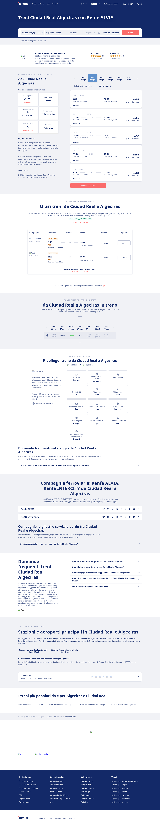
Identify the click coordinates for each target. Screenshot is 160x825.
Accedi (139, 4)
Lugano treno (24, 798)
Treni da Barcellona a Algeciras (123, 704)
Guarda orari (28, 130)
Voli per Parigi (87, 781)
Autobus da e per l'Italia (60, 798)
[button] (75, 32)
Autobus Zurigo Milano (59, 795)
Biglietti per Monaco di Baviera (124, 781)
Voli (48, 4)
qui (104, 286)
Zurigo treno (24, 802)
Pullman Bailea (56, 791)
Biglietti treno (25, 777)
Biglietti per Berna (119, 791)
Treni (34, 4)
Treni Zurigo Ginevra (27, 785)
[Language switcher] (95, 4)
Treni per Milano (26, 781)
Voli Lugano (86, 795)
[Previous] (47, 327)
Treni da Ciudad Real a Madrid (30, 704)
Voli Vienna (85, 802)
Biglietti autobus (57, 777)
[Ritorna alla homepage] (25, 4)
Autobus (41, 4)
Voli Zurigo (85, 791)
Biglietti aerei (86, 777)
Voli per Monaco (88, 798)
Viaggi (114, 777)
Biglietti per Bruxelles (120, 798)
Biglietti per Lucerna (120, 795)
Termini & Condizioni (57, 818)
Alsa (51, 802)
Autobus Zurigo (56, 781)
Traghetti (55, 4)
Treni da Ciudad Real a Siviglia (61, 704)
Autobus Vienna (56, 788)
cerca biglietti (28, 102)
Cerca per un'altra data (80, 271)
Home (20, 717)
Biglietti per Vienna (119, 788)
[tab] (82, 85)
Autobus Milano (56, 785)
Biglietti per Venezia (119, 802)
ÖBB (20, 795)
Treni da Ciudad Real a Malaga (92, 704)
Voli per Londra (87, 788)
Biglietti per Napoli (119, 785)
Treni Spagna (38, 717)
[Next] (137, 78)
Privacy (72, 818)
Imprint (42, 818)
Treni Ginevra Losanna (28, 788)
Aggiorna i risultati (78, 223)
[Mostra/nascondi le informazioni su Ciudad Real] (137, 677)
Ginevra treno (25, 791)
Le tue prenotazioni (111, 4)
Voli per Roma (87, 785)
